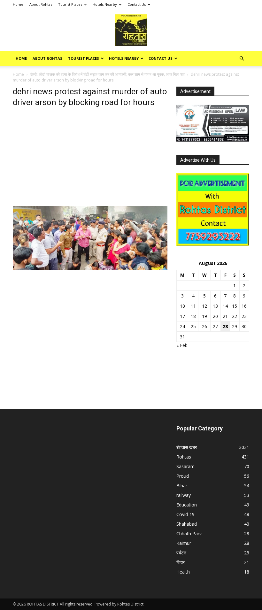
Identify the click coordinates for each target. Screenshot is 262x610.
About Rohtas (40, 4)
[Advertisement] (90, 158)
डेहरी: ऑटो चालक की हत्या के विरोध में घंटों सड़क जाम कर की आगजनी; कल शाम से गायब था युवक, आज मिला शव (107, 74)
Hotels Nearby (105, 4)
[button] (241, 59)
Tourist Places (70, 4)
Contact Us (136, 4)
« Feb (182, 345)
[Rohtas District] (131, 30)
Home (18, 4)
